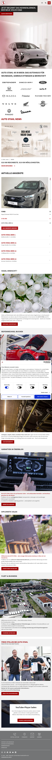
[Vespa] (26, 112)
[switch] (20, 388)
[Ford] (43, 82)
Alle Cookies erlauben (42, 396)
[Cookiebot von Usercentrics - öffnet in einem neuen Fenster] (44, 362)
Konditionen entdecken (10, 568)
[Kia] (43, 89)
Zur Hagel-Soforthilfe (9, 324)
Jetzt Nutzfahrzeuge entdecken (11, 11)
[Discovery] (26, 82)
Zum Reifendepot (8, 442)
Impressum (4, 747)
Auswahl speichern (26, 396)
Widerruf (9, 396)
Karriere (39, 737)
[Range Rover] (43, 96)
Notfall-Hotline (14, 737)
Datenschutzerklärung (7, 743)
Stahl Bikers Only (10, 752)
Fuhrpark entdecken (9, 633)
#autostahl (2, 752)
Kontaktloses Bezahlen (7, 742)
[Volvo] (9, 104)
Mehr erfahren (7, 166)
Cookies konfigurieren (26, 720)
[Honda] (9, 89)
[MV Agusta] (43, 104)
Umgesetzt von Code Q (6, 757)
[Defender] (9, 82)
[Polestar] (26, 96)
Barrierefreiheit (5, 745)
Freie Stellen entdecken (10, 693)
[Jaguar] (26, 89)
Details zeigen (44, 392)
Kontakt (32, 737)
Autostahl (7, 752)
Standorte (24, 737)
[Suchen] (45, 2)
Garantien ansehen (8, 504)
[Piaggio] (9, 112)
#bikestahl (4, 752)
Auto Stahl (13, 752)
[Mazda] (9, 96)
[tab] (10, 67)
